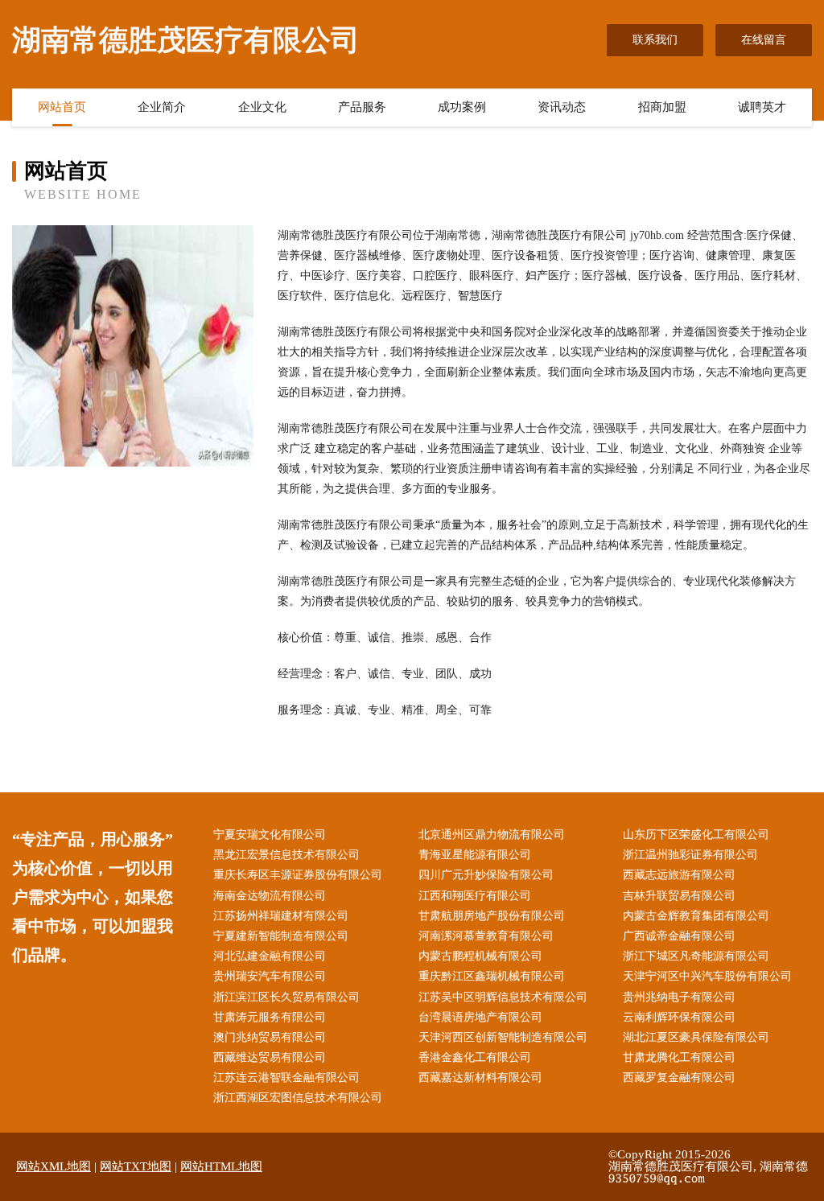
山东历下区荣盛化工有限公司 (696, 835)
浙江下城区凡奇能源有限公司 (696, 956)
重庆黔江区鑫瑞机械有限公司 (491, 976)
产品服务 (362, 107)
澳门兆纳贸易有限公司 (269, 1037)
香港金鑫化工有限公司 (474, 1057)
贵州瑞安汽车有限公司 (269, 976)
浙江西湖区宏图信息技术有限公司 (297, 1098)
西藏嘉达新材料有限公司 (480, 1077)
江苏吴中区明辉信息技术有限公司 (502, 997)
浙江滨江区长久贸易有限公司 (286, 997)
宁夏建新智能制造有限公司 (280, 936)
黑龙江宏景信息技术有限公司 (286, 855)
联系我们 (655, 40)
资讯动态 (562, 107)
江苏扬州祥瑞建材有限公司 (280, 916)
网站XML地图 (53, 1166)
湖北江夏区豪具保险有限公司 (696, 1037)
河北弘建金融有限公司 (269, 956)
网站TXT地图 (135, 1166)
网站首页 (62, 107)
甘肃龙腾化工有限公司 (679, 1057)
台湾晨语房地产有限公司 (480, 1017)
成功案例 (462, 107)
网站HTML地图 (221, 1166)
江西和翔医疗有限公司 (474, 896)
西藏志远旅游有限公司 (679, 875)
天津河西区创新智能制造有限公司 (502, 1037)
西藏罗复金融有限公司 (679, 1077)
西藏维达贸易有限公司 (269, 1057)
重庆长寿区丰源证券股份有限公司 (297, 875)
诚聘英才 (762, 107)
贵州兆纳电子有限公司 (679, 997)
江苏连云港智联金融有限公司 (286, 1077)
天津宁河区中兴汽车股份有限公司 (707, 976)
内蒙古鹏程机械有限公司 (480, 956)
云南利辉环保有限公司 (679, 1017)
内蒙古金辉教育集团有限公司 (696, 916)
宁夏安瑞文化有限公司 (269, 835)
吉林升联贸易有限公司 (679, 896)
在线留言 (763, 40)
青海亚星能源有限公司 (474, 855)
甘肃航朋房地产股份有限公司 (491, 916)
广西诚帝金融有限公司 (679, 936)
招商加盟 (662, 107)
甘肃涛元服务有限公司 (269, 1017)
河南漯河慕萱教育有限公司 (486, 936)
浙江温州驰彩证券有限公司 (690, 855)
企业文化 (262, 107)
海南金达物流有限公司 (269, 896)
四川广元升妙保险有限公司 (486, 875)
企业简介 (162, 107)
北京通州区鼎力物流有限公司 (491, 835)
